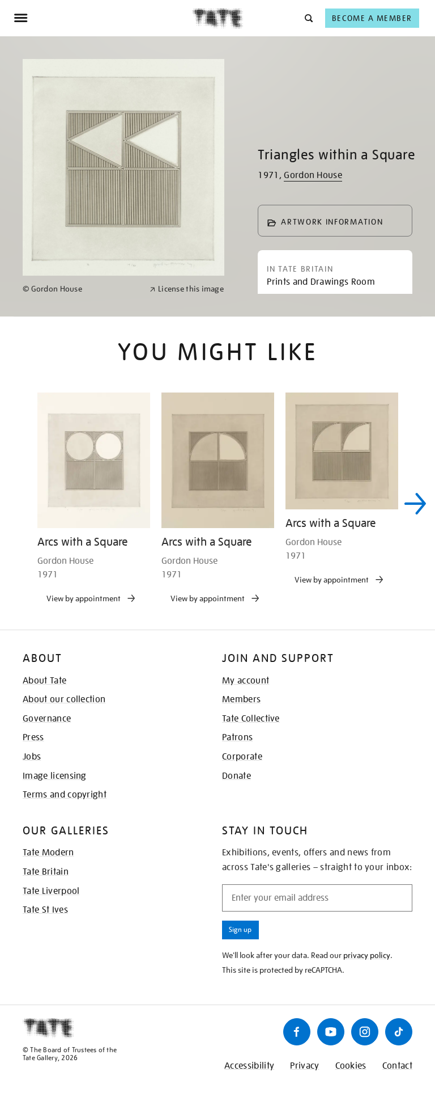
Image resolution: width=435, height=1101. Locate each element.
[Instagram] (364, 1031)
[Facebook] (296, 1031)
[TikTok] (398, 1031)
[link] (81, 289)
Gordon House (313, 175)
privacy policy (366, 955)
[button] (307, 18)
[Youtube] (330, 1031)
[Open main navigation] (103, 18)
